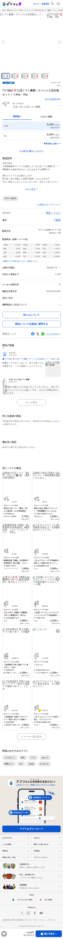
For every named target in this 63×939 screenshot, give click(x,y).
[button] (31, 106)
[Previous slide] (4, 42)
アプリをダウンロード (31, 829)
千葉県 (57, 220)
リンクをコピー (53, 334)
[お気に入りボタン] (27, 474)
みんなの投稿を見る (53, 99)
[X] (22, 913)
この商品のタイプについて (48, 204)
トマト (27, 10)
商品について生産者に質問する (31, 324)
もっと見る (31, 402)
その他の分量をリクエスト (31, 151)
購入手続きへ (50, 933)
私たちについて (31, 315)
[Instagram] (28, 913)
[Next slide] (59, 42)
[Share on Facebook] (33, 334)
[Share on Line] (43, 334)
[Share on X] (37, 333)
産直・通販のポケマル (9, 10)
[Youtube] (41, 913)
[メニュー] (58, 3)
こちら (55, 421)
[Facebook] (35, 913)
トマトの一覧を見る (31, 736)
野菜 (21, 10)
